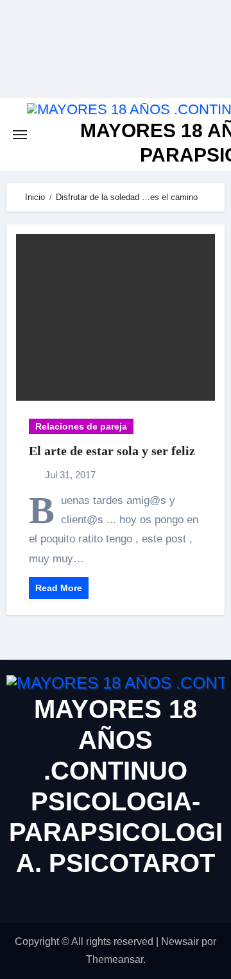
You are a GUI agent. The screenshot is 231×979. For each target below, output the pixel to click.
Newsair (180, 941)
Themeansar (114, 959)
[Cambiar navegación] (20, 134)
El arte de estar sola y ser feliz (112, 451)
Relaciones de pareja (81, 426)
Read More (58, 588)
